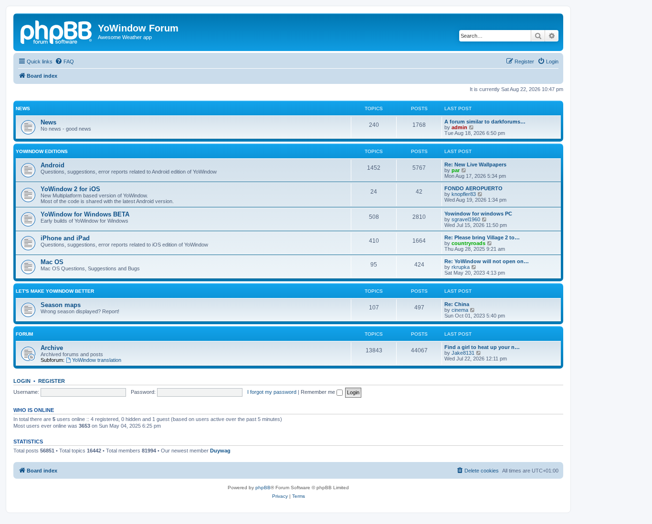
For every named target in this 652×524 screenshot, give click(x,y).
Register (51, 381)
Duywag (220, 450)
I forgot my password (271, 392)
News (23, 108)
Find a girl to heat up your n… (482, 347)
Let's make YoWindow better (55, 291)
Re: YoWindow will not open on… (486, 261)
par (456, 170)
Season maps (61, 304)
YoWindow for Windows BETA (85, 214)
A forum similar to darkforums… (485, 121)
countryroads (468, 243)
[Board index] (57, 31)
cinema (460, 310)
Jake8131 (463, 353)
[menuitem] (64, 61)
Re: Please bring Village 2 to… (482, 237)
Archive (52, 347)
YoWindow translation (96, 360)
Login (22, 381)
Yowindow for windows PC (478, 213)
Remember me (319, 392)
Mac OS (52, 262)
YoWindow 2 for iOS (70, 189)
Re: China (456, 304)
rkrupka (461, 267)
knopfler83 (464, 194)
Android (52, 165)
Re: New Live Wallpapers (475, 164)
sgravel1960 (466, 219)
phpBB (263, 487)
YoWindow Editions (42, 151)
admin (459, 127)
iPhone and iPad (65, 238)
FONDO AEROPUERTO (473, 188)
